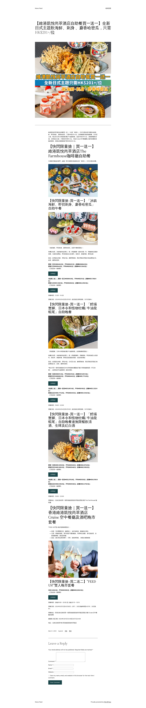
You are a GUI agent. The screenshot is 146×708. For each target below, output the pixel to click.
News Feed (38, 8)
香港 (70, 631)
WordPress (107, 702)
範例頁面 (108, 8)
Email (50, 668)
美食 (66, 631)
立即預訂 (53, 273)
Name (50, 665)
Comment (52, 661)
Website (50, 672)
